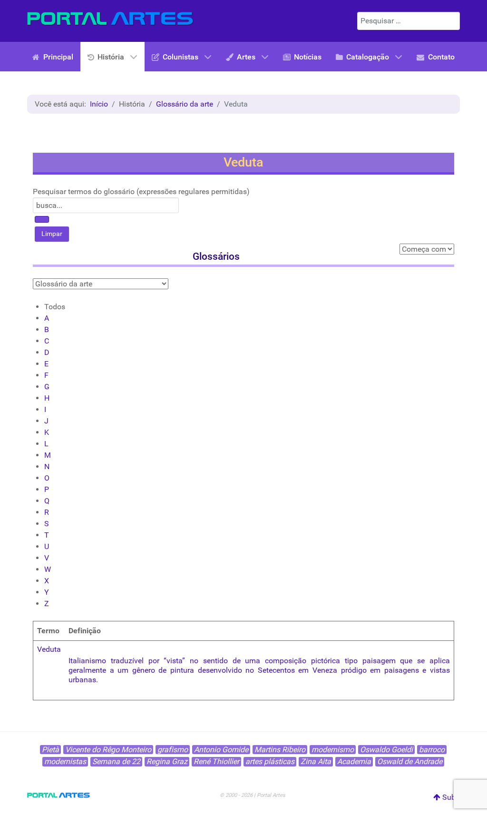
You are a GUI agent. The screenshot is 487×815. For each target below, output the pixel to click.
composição (285, 660)
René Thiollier (216, 761)
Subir (450, 797)
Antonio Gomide (221, 749)
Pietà (50, 749)
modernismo (333, 749)
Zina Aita (316, 761)
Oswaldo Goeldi (386, 749)
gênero (143, 670)
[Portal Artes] (110, 19)
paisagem (379, 660)
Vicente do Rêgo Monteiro (108, 749)
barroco (432, 749)
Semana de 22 (116, 761)
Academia (354, 761)
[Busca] (42, 219)
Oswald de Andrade (409, 761)
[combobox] (408, 21)
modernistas (65, 761)
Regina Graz (166, 761)
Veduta (49, 649)
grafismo (172, 749)
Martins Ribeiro (279, 749)
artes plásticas (269, 761)
